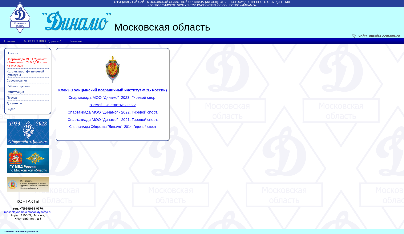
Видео (11, 109)
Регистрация (15, 92)
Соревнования (17, 80)
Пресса (12, 97)
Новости (12, 53)
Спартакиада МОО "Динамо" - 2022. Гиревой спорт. (113, 112)
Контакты (76, 41)
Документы (14, 103)
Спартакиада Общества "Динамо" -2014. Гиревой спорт (112, 126)
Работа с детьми (18, 86)
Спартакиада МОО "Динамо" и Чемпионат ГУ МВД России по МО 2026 (27, 62)
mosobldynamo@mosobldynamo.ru (28, 212)
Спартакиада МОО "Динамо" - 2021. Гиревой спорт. (113, 120)
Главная (10, 41)
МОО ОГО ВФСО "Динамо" (42, 41)
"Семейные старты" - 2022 (113, 105)
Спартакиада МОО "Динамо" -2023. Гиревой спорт (112, 97)
